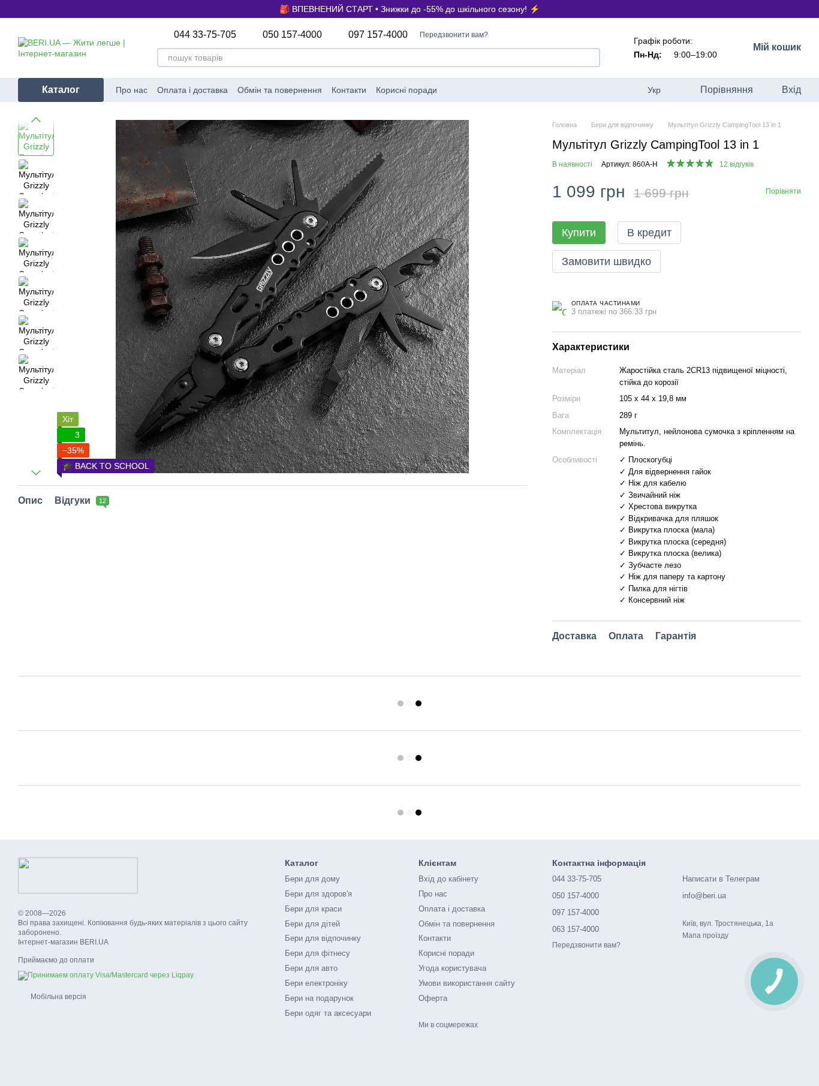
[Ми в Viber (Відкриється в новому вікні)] (526, 90)
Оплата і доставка (192, 90)
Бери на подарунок (319, 998)
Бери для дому (312, 878)
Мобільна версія (57, 996)
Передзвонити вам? (454, 35)
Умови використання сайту (466, 983)
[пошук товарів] (590, 57)
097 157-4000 (378, 35)
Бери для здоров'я (318, 893)
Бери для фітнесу (317, 953)
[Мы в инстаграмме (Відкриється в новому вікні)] (497, 90)
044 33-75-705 (205, 35)
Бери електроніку (316, 983)
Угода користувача (452, 968)
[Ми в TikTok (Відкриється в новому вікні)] (540, 90)
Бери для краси (313, 908)
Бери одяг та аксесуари (328, 1013)
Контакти (349, 90)
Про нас (131, 90)
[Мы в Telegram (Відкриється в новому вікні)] (511, 90)
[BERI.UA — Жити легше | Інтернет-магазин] (78, 875)
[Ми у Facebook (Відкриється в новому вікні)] (482, 90)
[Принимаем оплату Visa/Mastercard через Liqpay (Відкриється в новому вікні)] (106, 975)
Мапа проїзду (705, 935)
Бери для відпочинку (323, 938)
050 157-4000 (292, 35)
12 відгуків (736, 164)
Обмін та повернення (279, 90)
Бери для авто (311, 968)
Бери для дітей (312, 923)
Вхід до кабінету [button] (448, 878)
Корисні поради (406, 90)
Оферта (432, 998)
